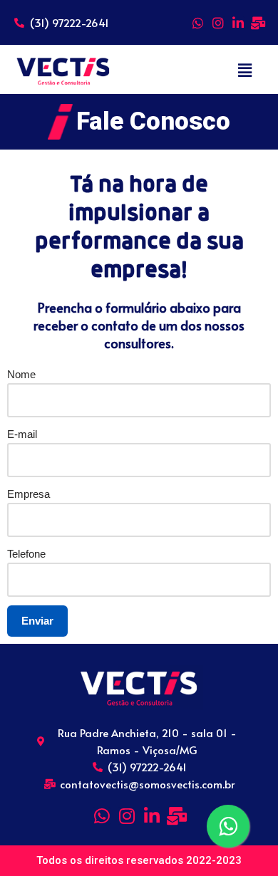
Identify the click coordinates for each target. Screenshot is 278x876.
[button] (244, 70)
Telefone (26, 554)
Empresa (28, 494)
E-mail (22, 434)
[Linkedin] (238, 22)
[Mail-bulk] (258, 22)
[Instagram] (218, 22)
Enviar (37, 621)
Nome (21, 374)
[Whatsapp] (198, 22)
